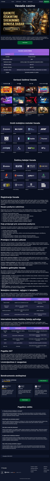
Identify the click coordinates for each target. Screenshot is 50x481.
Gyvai (18, 83)
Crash (30, 83)
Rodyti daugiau (25, 399)
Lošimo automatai (42, 83)
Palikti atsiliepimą (43, 380)
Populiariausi (5, 83)
